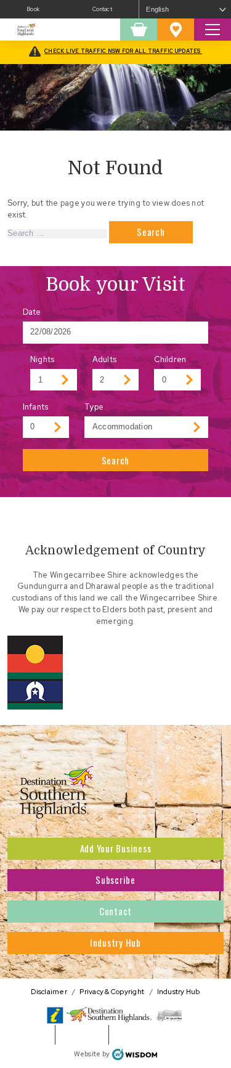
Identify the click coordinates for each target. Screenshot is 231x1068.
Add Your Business (116, 848)
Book (32, 9)
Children (170, 359)
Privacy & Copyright (111, 991)
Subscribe (115, 879)
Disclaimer (49, 991)
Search (116, 460)
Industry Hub (115, 942)
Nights (42, 359)
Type (93, 407)
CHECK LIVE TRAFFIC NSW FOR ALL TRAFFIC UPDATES (123, 51)
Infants (36, 407)
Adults (104, 359)
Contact (102, 9)
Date (32, 312)
